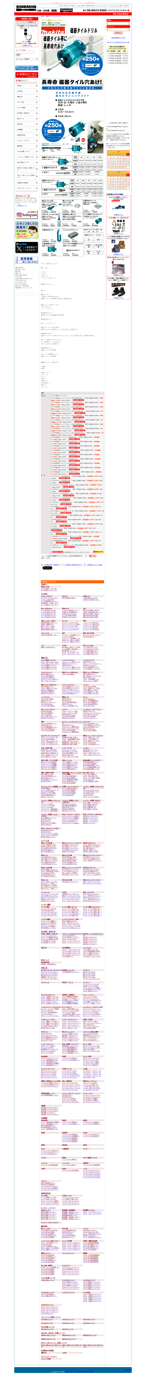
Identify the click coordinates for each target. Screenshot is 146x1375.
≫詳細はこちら (27, 45)
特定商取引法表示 (90, 5)
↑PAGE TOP (128, 1370)
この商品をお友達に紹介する (73, 565)
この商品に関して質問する (51, 565)
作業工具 (48, 16)
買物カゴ (73, 5)
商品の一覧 (67, 5)
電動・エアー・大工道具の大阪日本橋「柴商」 (80, 1371)
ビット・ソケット (56, 16)
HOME (61, 5)
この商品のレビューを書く (94, 565)
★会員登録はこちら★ (118, 37)
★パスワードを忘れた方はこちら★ (118, 42)
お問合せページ (22, 205)
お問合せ (126, 5)
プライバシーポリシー (102, 5)
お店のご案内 (81, 5)
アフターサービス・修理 (116, 5)
